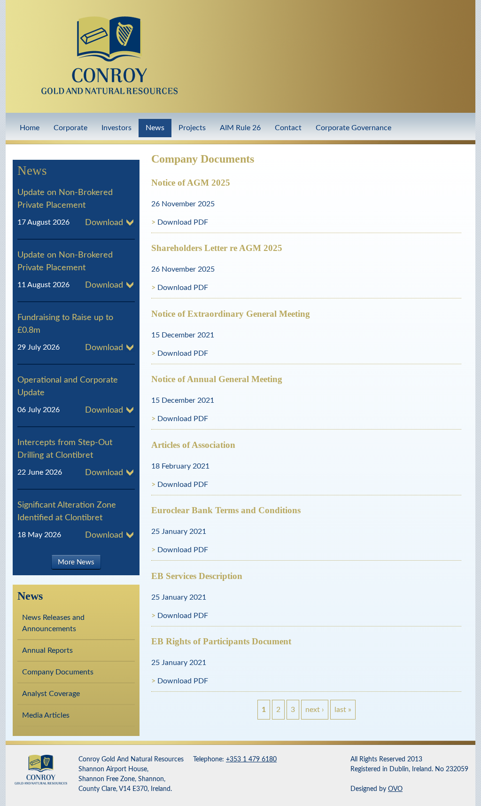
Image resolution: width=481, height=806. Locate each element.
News (155, 128)
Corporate (70, 128)
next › (314, 709)
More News (76, 561)
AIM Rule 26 (240, 128)
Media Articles (46, 715)
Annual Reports (47, 650)
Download (104, 223)
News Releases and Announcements (53, 623)
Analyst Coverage (51, 693)
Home (29, 128)
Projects (192, 128)
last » (342, 709)
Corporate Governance (353, 128)
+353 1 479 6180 (251, 759)
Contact (288, 128)
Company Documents (57, 672)
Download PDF (182, 222)
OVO (395, 789)
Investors (116, 128)
